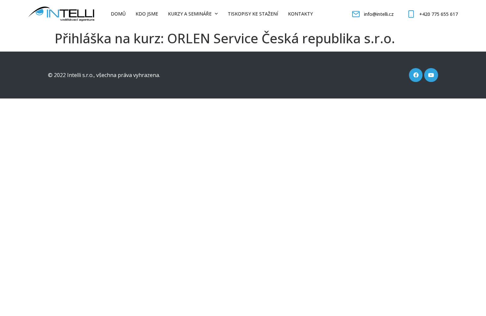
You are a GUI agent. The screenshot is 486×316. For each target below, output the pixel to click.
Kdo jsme (147, 14)
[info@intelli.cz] (356, 14)
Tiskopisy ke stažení (253, 14)
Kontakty (300, 14)
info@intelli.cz (379, 14)
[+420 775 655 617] (411, 14)
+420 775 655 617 (438, 14)
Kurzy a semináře (190, 14)
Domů (118, 14)
